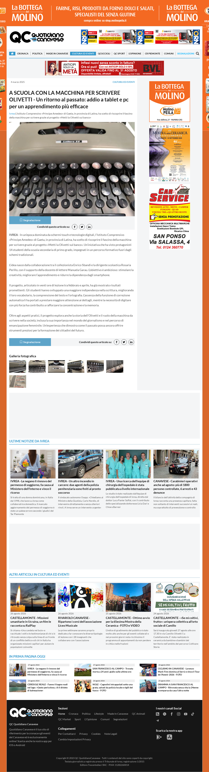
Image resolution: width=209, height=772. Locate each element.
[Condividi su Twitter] (82, 227)
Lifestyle (99, 713)
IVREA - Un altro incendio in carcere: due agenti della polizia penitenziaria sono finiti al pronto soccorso (79, 486)
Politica (37, 53)
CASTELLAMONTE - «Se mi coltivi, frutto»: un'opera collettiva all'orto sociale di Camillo (175, 621)
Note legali (110, 733)
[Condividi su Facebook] (74, 227)
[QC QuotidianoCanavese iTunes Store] (169, 737)
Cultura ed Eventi (83, 53)
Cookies (96, 733)
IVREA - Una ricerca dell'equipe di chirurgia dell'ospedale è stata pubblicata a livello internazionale (127, 485)
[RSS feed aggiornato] (157, 714)
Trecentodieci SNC (97, 765)
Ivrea (12, 113)
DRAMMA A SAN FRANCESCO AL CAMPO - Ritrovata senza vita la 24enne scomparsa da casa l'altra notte (178, 687)
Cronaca (22, 53)
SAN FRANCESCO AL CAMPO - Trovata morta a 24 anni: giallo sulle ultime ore (113, 670)
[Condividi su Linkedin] (89, 227)
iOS (11, 745)
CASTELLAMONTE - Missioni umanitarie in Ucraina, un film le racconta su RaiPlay (30, 621)
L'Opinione (135, 53)
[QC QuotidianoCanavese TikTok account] (192, 714)
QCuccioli (104, 53)
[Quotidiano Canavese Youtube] (185, 714)
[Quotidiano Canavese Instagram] (178, 714)
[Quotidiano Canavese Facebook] (171, 714)
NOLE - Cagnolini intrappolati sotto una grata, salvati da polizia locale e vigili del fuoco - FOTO (113, 687)
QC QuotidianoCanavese (87, 758)
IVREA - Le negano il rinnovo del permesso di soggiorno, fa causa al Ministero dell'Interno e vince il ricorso (32, 486)
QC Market (64, 719)
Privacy (83, 733)
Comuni (169, 53)
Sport (78, 719)
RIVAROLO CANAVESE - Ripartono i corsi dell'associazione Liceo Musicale (80, 621)
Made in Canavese (57, 53)
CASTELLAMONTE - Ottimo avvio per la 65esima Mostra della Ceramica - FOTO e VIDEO (128, 621)
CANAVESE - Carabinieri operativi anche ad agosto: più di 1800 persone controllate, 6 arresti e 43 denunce (175, 486)
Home (61, 713)
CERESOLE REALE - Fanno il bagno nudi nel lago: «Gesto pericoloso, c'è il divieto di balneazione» (47, 687)
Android (20, 745)
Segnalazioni (185, 53)
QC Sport (119, 53)
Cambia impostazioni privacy (74, 739)
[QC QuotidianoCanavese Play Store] (159, 737)
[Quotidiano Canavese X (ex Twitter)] (164, 714)
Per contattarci (67, 733)
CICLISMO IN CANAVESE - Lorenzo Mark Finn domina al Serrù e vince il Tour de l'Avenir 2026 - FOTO (179, 671)
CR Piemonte (152, 53)
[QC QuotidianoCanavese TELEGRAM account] (157, 720)
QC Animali (138, 713)
